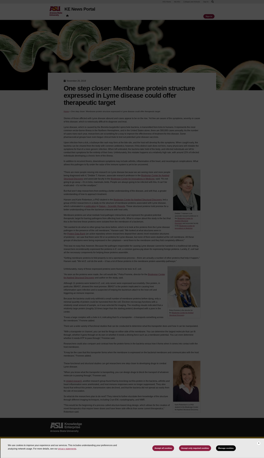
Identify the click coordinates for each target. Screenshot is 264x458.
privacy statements (67, 449)
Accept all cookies (163, 448)
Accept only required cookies (195, 448)
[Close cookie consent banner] (259, 443)
